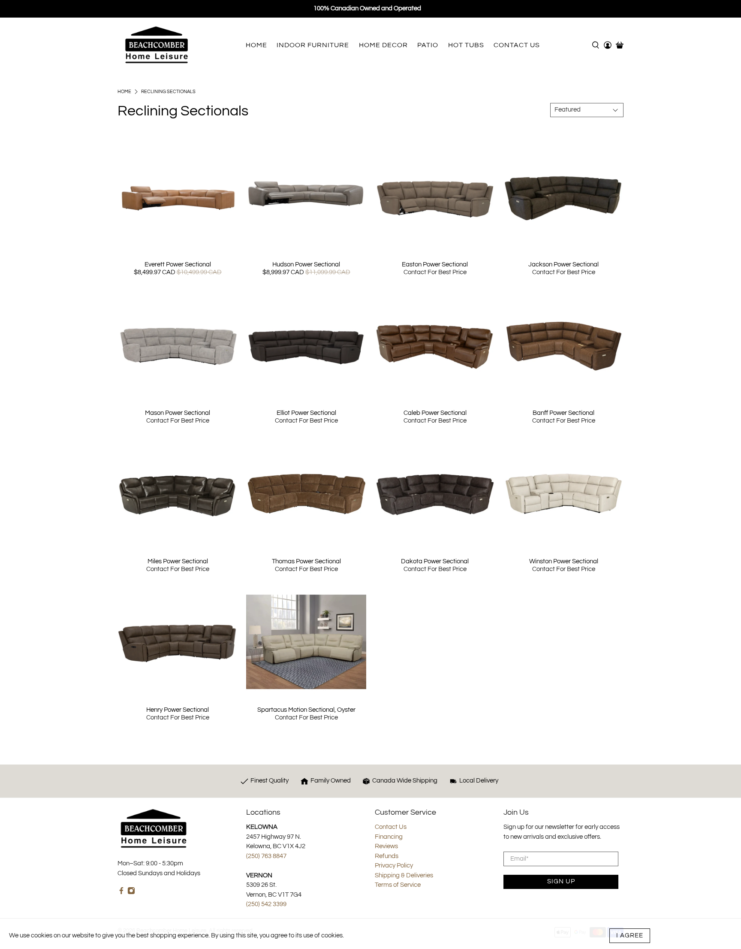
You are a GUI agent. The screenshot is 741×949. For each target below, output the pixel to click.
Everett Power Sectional (178, 264)
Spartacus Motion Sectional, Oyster (306, 710)
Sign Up (561, 881)
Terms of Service (398, 885)
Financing (389, 837)
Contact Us (391, 827)
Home (124, 91)
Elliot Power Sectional (306, 413)
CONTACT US (517, 45)
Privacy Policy (394, 865)
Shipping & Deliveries (404, 875)
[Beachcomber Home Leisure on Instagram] (131, 892)
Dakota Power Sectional (435, 561)
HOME (256, 45)
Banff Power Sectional (563, 413)
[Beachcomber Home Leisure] (156, 45)
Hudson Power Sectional (306, 264)
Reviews (386, 846)
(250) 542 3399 (266, 904)
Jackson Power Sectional (563, 264)
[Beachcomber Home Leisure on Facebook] (121, 892)
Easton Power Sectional (435, 264)
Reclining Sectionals (168, 91)
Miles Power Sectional (178, 561)
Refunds (386, 856)
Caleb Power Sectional (435, 413)
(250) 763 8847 (266, 856)
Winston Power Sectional (563, 561)
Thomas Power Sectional (306, 561)
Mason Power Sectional (177, 413)
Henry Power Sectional (177, 710)
